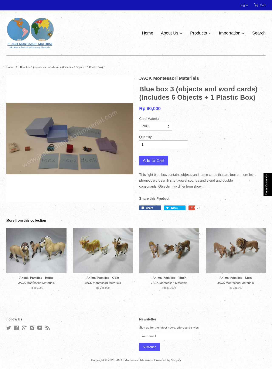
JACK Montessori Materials (134, 360)
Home (147, 33)
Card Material (149, 119)
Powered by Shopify (167, 360)
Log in (244, 5)
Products (199, 33)
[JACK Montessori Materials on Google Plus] (24, 328)
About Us (170, 33)
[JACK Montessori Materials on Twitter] (8, 328)
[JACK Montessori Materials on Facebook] (16, 328)
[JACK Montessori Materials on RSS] (47, 328)
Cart (263, 5)
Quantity (145, 137)
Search (259, 33)
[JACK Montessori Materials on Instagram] (32, 328)
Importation (230, 33)
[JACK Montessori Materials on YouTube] (39, 328)
